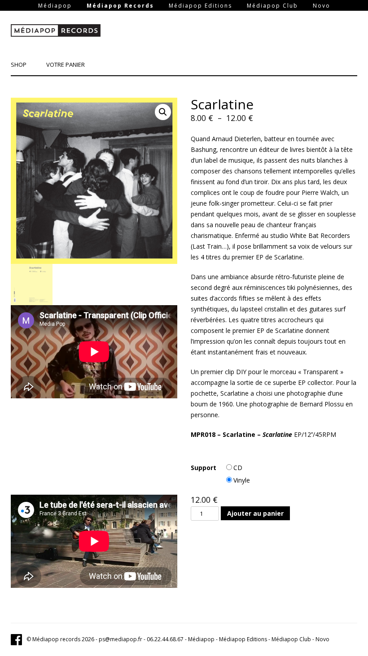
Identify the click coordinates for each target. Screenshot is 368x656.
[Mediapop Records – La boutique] (56, 32)
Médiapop (55, 6)
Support (203, 467)
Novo (321, 6)
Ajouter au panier (255, 513)
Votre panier (65, 64)
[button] (163, 112)
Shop (18, 64)
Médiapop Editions (200, 6)
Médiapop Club (272, 6)
